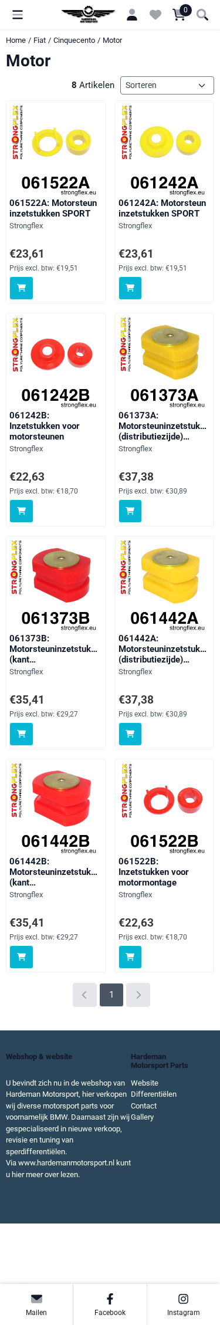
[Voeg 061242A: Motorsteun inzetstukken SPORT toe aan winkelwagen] (131, 288)
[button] (17, 15)
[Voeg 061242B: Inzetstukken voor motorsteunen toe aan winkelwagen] (21, 511)
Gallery (142, 1117)
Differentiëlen (154, 1094)
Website (144, 1083)
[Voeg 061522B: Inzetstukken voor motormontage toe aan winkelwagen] (131, 957)
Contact (144, 1105)
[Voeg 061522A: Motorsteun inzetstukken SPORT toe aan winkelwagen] (21, 288)
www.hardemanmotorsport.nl (66, 1162)
